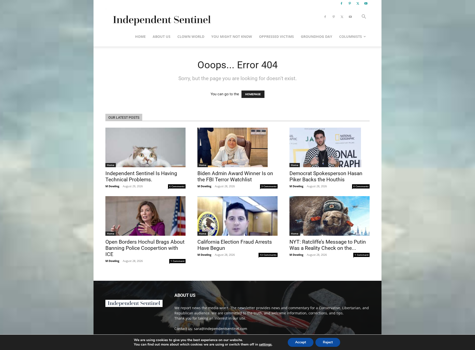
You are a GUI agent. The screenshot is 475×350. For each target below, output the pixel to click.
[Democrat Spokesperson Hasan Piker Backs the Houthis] (329, 147)
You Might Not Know (231, 36)
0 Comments (361, 186)
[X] (357, 3)
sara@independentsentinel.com (220, 328)
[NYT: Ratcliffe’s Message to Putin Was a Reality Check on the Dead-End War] (329, 216)
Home (140, 36)
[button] (364, 17)
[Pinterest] (349, 3)
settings (265, 344)
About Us (161, 36)
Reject (328, 342)
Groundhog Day (316, 36)
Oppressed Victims (276, 36)
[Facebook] (341, 3)
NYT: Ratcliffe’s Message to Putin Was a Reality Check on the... (327, 245)
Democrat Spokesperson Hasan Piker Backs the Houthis (325, 176)
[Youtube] (366, 3)
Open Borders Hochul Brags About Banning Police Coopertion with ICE (145, 248)
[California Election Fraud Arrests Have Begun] (237, 216)
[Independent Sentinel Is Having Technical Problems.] (145, 147)
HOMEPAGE (253, 94)
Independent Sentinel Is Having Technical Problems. (141, 176)
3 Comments (269, 186)
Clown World (190, 36)
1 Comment (177, 261)
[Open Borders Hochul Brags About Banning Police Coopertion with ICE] (145, 216)
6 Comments (177, 186)
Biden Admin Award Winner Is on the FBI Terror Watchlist (235, 176)
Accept (300, 342)
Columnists (350, 36)
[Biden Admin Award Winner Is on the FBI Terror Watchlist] (237, 147)
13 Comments (268, 255)
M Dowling (112, 186)
